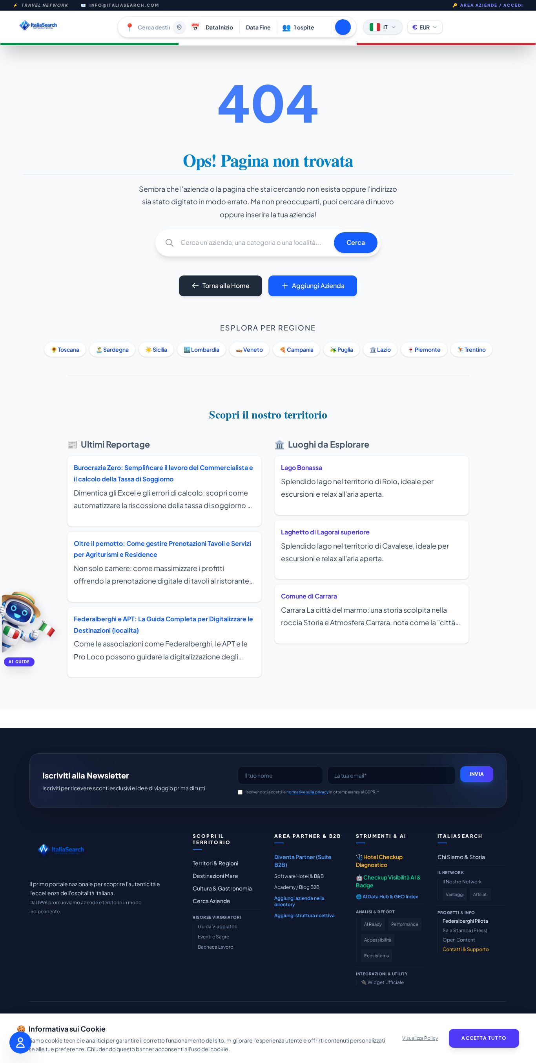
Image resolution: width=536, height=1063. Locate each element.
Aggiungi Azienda (318, 285)
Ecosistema (376, 955)
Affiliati (480, 894)
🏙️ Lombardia (201, 349)
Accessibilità (377, 939)
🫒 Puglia (341, 349)
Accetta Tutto (484, 1038)
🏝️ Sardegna (112, 349)
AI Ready (373, 924)
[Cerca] (343, 27)
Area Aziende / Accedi (487, 5)
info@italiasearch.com (124, 5)
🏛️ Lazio (380, 349)
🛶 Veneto (249, 349)
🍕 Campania (296, 349)
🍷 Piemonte (424, 349)
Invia (477, 774)
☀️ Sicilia (156, 349)
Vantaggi (455, 894)
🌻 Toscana (65, 349)
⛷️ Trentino (471, 349)
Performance (404, 924)
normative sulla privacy (307, 791)
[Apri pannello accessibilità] (20, 1043)
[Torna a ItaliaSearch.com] (62, 27)
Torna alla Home (226, 285)
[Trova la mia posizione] (179, 27)
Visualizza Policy (420, 1038)
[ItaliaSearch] (60, 852)
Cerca (355, 242)
